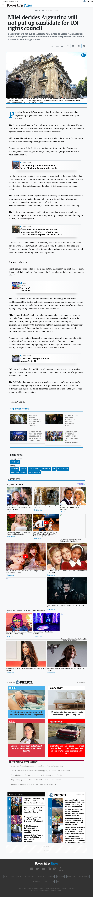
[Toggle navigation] (4, 5)
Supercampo (84, 876)
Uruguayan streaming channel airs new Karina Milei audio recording (37, 766)
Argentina (14, 469)
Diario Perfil (9, 876)
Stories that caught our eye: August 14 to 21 (34, 359)
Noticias (41, 876)
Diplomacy (46, 469)
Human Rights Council (18, 473)
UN (54, 469)
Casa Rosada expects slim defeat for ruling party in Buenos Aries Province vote (41, 770)
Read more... (28, 162)
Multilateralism (34, 473)
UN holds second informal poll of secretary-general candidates (35, 420)
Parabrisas (71, 876)
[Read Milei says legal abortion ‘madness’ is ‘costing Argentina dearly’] (54, 415)
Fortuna (51, 876)
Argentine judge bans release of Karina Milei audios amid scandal (36, 780)
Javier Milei (15, 462)
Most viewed (16, 794)
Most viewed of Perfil (66, 795)
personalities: (16, 459)
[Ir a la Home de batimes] (46, 863)
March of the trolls (25, 289)
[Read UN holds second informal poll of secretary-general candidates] (19, 415)
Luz (52, 881)
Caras (19, 876)
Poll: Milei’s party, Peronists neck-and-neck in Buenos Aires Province (37, 775)
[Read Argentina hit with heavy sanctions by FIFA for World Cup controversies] (54, 432)
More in (11, 682)
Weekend (36, 881)
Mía (58, 881)
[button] (83, 55)
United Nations (63, 469)
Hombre (60, 876)
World (23, 469)
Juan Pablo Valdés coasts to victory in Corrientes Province (33, 784)
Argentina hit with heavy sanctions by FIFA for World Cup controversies (71, 437)
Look (46, 881)
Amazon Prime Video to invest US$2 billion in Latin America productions (35, 436)
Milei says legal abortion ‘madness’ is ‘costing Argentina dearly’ (71, 420)
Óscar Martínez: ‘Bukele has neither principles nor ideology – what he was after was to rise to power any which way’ (41, 232)
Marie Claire (29, 876)
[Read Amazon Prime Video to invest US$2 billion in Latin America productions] (19, 432)
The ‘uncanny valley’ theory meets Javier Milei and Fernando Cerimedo (38, 166)
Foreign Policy (34, 469)
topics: (13, 466)
